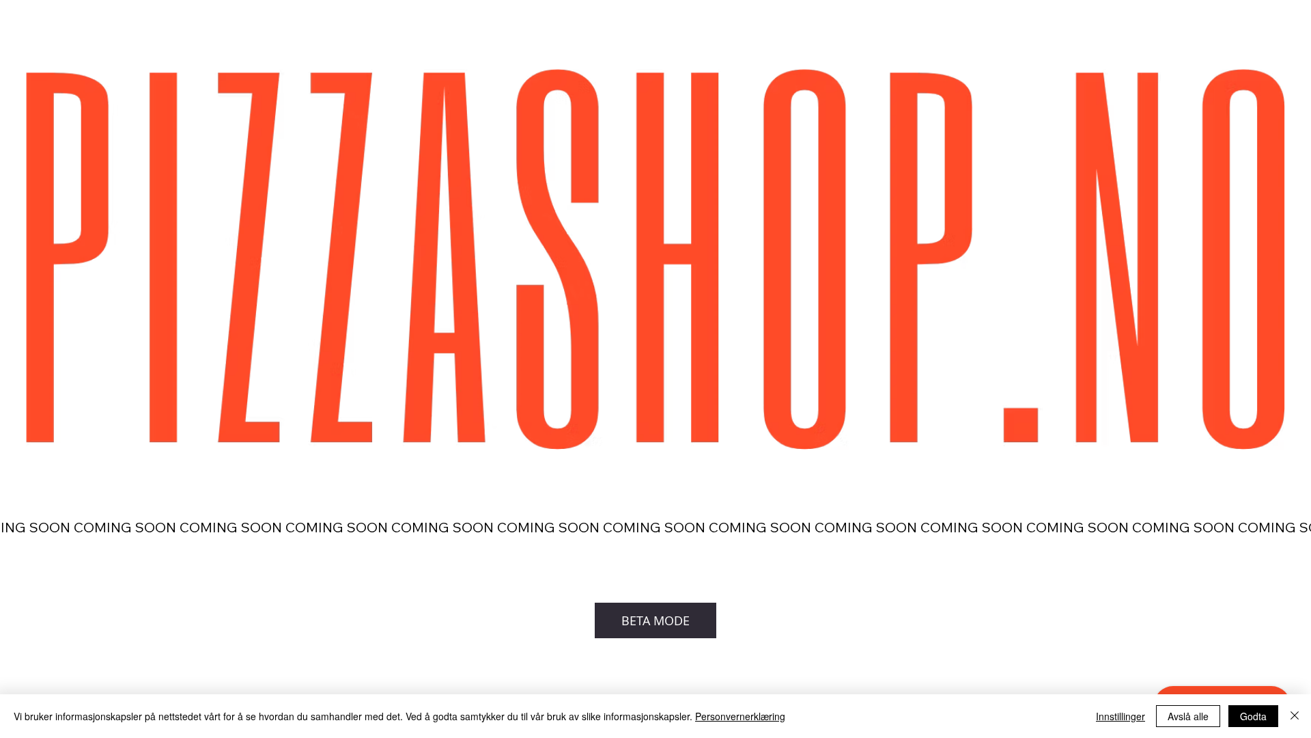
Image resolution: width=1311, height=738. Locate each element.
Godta (1253, 716)
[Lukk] (1294, 716)
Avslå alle (1188, 716)
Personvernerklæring (740, 716)
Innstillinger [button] (1120, 716)
